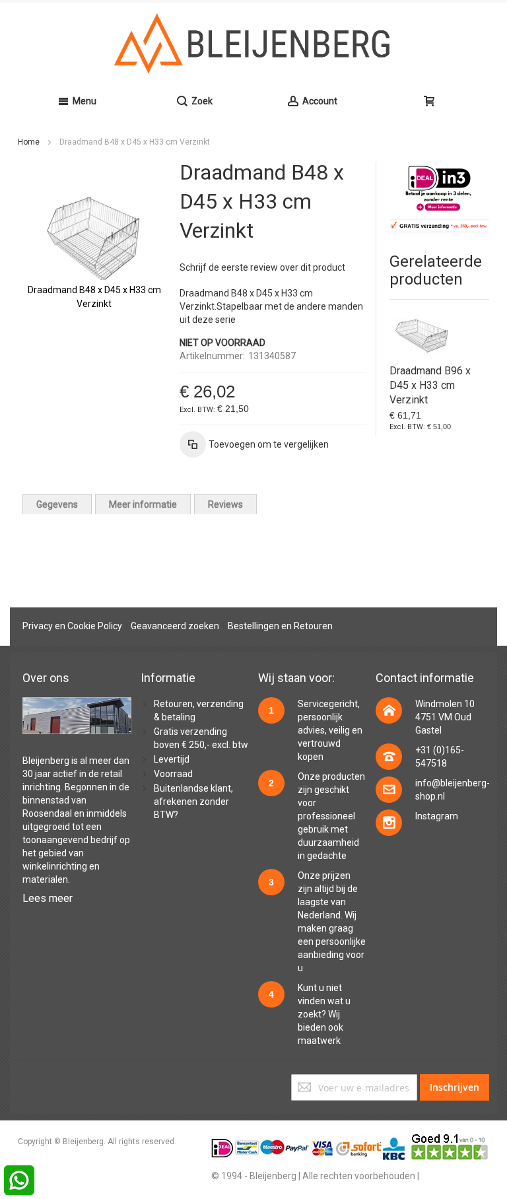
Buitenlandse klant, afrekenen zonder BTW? (193, 801)
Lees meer (47, 898)
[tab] (57, 504)
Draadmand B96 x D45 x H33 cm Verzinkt (430, 385)
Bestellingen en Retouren (280, 626)
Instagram (436, 816)
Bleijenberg (45, 760)
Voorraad (173, 774)
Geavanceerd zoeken (175, 626)
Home (29, 142)
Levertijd (171, 759)
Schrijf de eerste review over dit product (262, 267)
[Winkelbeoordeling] (450, 1140)
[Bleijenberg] (253, 44)
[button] (254, 444)
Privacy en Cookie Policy (72, 626)
